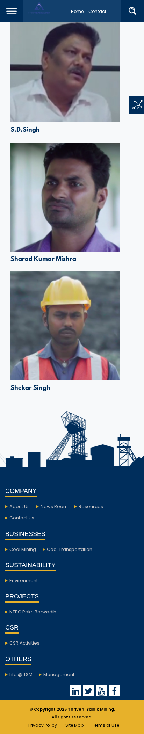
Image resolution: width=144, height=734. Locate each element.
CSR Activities (24, 643)
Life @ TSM (21, 674)
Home (77, 11)
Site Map (74, 725)
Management (58, 674)
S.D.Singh (25, 130)
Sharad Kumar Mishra (43, 259)
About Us (19, 506)
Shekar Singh (30, 388)
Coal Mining (22, 549)
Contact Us (21, 518)
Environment (23, 580)
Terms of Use (105, 725)
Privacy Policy (42, 725)
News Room (54, 506)
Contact (97, 11)
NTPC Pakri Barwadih (32, 612)
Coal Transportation (69, 549)
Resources (91, 506)
